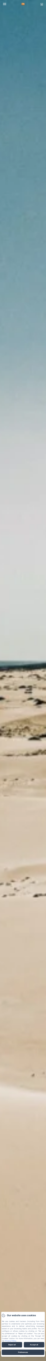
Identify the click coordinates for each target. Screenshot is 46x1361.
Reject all (12, 1345)
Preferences (23, 1352)
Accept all (34, 1345)
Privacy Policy (10, 1341)
